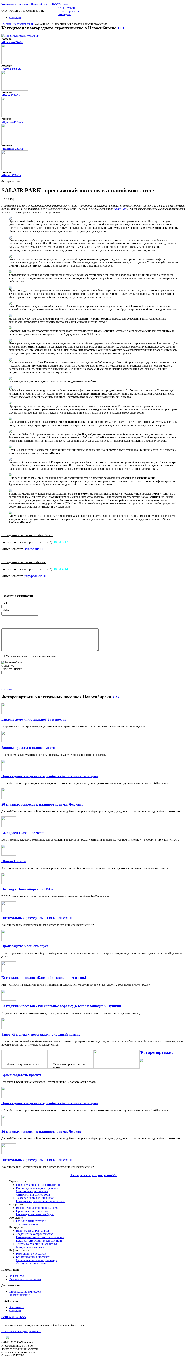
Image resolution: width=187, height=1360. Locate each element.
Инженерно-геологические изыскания (40, 1237)
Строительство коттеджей (25, 1291)
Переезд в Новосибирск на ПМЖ (27, 889)
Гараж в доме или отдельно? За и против (33, 719)
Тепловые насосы (27, 1224)
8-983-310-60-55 (13, 1317)
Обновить (7, 665)
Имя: (4, 602)
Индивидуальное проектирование (37, 1188)
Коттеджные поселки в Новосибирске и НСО (29, 4)
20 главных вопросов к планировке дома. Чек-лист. (42, 804)
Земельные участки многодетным (37, 1243)
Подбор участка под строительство (38, 1184)
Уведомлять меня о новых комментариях (31, 656)
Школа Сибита (13, 861)
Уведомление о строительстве (34, 1234)
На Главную (16, 1275)
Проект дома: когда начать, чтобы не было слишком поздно (49, 776)
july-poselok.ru (35, 576)
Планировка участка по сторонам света (40, 1201)
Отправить (8, 689)
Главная (63, 4)
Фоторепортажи (23, 23)
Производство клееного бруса (24, 946)
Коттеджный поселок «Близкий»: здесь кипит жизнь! (43, 978)
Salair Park (120, 208)
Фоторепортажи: (156, 1052)
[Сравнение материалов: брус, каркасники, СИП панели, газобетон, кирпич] (116, 1067)
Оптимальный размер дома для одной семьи (36, 918)
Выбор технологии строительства (37, 1207)
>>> (121, 28)
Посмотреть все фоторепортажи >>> (93, 1175)
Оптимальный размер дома (33, 1194)
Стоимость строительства (32, 1191)
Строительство (67, 7)
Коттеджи (64, 14)
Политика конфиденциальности (21, 1331)
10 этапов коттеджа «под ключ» (36, 1197)
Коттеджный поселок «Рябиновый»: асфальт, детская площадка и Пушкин (61, 1006)
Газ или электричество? (31, 1220)
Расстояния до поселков (31, 1253)
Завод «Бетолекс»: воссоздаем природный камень (40, 1034)
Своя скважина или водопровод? (36, 1260)
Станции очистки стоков (31, 1263)
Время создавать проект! (21, 1075)
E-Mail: (5, 610)
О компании (16, 1307)
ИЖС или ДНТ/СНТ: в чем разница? (39, 1240)
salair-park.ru (33, 549)
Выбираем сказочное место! (23, 833)
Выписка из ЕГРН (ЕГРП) (32, 1230)
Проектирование (68, 11)
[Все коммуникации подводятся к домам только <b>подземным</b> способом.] (10, 378)
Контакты (15, 17)
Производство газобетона (32, 1211)
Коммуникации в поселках (33, 1256)
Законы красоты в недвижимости (28, 748)
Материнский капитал (30, 1247)
